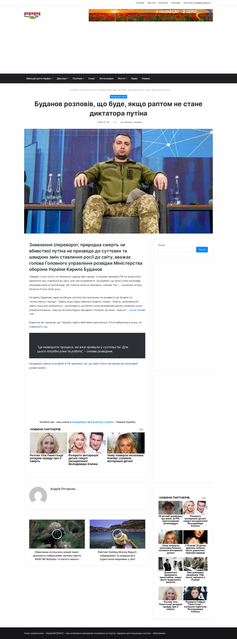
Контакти (163, 2)
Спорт (91, 78)
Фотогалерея (106, 78)
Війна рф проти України (38, 78)
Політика (77, 78)
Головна (140, 2)
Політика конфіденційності (197, 2)
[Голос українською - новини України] (32, 15)
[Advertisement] (118, 49)
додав (132, 310)
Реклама (175, 2)
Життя (121, 78)
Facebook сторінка (102, 422)
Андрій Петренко (62, 489)
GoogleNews (79, 422)
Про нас (151, 2)
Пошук (161, 245)
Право (134, 78)
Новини (146, 78)
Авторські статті (88, 89)
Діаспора (61, 78)
